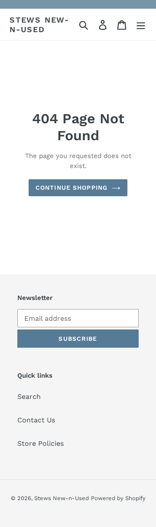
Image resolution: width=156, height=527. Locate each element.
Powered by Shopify (118, 498)
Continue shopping (71, 187)
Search (29, 396)
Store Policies (40, 443)
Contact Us (36, 420)
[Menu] (140, 24)
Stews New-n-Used (39, 24)
